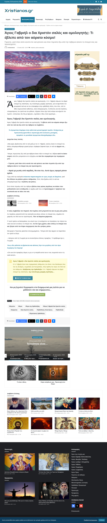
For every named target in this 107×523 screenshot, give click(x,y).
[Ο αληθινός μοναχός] (11, 203)
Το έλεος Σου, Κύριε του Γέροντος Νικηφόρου (51, 472)
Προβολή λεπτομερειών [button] (90, 520)
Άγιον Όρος (75, 472)
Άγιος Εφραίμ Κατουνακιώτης (81, 457)
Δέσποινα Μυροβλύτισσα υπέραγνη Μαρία (16, 472)
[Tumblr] (41, 96)
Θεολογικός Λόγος (28, 19)
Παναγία (66, 19)
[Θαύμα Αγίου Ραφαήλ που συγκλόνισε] (18, 423)
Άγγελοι (12, 306)
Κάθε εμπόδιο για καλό (37, 411)
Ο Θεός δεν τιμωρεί (37, 343)
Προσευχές (39, 19)
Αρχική (8, 19)
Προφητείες (75, 493)
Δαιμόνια (14, 310)
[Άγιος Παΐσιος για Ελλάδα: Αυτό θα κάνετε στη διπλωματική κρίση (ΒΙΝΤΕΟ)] (54, 490)
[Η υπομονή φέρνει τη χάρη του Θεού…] (41, 423)
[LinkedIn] (37, 96)
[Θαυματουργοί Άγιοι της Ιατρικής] (65, 404)
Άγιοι (20, 306)
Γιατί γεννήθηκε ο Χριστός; (86, 431)
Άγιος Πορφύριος (77, 467)
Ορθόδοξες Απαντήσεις (45, 310)
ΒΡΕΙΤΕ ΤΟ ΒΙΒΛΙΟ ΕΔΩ (23, 278)
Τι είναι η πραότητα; (54, 201)
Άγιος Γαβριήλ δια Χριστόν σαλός (54, 306)
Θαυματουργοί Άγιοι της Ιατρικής (64, 411)
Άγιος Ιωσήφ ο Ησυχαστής (80, 462)
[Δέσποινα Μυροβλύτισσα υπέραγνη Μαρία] (20, 461)
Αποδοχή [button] (101, 520)
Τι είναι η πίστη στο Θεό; (86, 411)
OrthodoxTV (88, 19)
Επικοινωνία (75, 511)
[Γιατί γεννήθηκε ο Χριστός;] (89, 423)
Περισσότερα (75, 19)
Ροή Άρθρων (49, 19)
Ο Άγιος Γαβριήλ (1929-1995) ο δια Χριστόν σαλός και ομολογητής (26, 300)
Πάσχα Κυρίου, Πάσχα (61, 431)
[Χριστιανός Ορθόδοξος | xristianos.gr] (19, 11)
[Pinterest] (45, 96)
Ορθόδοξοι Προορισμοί (78, 485)
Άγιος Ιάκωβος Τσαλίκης (79, 459)
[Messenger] (53, 96)
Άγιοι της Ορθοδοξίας (33, 306)
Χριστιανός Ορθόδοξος (37, 313)
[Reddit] (49, 96)
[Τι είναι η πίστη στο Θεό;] (89, 404)
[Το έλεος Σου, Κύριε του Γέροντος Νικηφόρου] (54, 461)
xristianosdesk (11, 47)
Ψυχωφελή (16, 19)
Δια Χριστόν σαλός (27, 310)
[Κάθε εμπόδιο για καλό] (41, 404)
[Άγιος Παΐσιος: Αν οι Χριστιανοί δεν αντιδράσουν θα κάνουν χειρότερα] (18, 404)
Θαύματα (58, 19)
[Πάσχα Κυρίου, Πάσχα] (65, 423)
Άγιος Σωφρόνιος (77, 470)
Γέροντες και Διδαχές (78, 475)
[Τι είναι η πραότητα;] (43, 203)
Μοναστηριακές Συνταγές (79, 482)
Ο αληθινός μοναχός (23, 201)
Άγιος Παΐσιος (76, 464)
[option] (37, 343)
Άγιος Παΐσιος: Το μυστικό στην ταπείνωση (38, 1)
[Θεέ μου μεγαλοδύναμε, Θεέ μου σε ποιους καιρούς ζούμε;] (20, 490)
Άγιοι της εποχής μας (78, 454)
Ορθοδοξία (60, 310)
